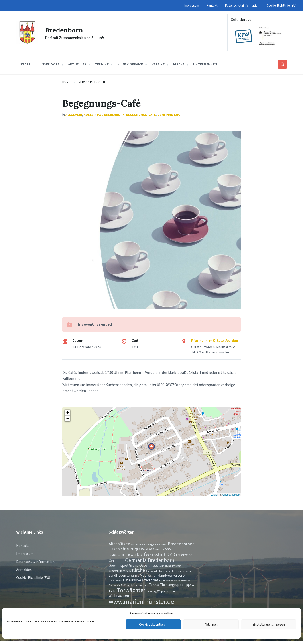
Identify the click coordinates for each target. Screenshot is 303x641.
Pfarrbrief (150, 580)
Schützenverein (168, 580)
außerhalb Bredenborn (104, 115)
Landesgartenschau (181, 571)
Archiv (134, 544)
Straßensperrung (139, 585)
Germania (116, 560)
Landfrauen (117, 575)
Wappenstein (166, 591)
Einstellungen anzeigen (268, 624)
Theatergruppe (171, 584)
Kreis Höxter (165, 571)
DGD (168, 549)
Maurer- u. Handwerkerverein (163, 575)
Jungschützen (117, 570)
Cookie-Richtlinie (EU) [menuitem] (281, 5)
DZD (170, 554)
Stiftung (125, 585)
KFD (128, 571)
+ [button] (67, 412)
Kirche (138, 570)
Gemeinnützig (168, 115)
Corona (158, 549)
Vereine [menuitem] (158, 64)
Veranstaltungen (92, 82)
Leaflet (214, 494)
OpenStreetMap (231, 494)
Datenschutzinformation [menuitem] (242, 5)
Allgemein (73, 115)
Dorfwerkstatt (151, 554)
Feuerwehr (184, 555)
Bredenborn (64, 30)
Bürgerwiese (141, 549)
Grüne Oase (138, 565)
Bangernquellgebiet (157, 544)
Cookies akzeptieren (153, 624)
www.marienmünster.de (141, 601)
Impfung (166, 565)
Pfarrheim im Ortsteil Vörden (214, 340)
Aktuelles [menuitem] (77, 64)
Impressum (24, 553)
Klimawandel (152, 571)
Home (66, 82)
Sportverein (114, 585)
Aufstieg (143, 544)
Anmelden (24, 569)
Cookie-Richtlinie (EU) (33, 577)
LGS (137, 575)
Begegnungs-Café (141, 115)
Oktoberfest (115, 580)
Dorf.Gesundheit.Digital (122, 555)
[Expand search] (282, 64)
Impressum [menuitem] (191, 5)
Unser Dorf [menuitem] (49, 64)
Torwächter (131, 590)
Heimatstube (154, 565)
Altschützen (119, 543)
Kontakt (22, 545)
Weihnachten (119, 595)
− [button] (67, 418)
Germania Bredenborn (149, 560)
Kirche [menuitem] (179, 64)
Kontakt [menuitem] (212, 5)
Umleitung (151, 591)
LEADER (130, 575)
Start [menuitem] (25, 64)
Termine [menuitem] (102, 64)
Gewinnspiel (118, 565)
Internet (176, 565)
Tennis (154, 584)
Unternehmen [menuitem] (205, 64)
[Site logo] (27, 42)
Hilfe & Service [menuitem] (130, 64)
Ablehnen (211, 624)
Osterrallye (132, 580)
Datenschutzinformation (35, 561)
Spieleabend (184, 580)
